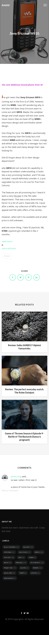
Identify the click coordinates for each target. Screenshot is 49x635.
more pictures (9, 248)
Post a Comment (10, 490)
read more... (7, 241)
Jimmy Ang (16, 476)
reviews (24, 28)
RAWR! (6, 5)
